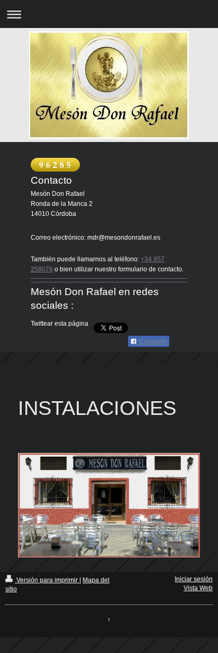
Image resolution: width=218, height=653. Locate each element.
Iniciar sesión (194, 579)
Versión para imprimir (47, 580)
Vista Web (198, 588)
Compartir (152, 341)
